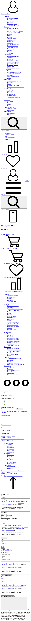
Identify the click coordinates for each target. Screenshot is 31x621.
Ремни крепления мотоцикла (15, 87)
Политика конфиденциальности (12, 439)
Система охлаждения (13, 44)
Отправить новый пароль (7, 596)
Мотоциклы (10, 21)
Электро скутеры (12, 24)
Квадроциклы (11, 19)
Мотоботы (10, 75)
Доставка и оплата (9, 134)
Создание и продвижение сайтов (13, 476)
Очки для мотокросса (13, 76)
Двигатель (10, 29)
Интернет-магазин (9, 107)
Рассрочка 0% (11, 110)
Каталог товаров (8, 443)
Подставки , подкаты (13, 85)
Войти (27, 181)
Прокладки (10, 41)
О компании (10, 101)
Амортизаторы (11, 38)
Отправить (19, 409)
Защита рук (10, 90)
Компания (7, 100)
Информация (7, 111)
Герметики (10, 59)
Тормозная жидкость (13, 68)
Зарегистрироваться (6, 550)
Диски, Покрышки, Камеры (15, 31)
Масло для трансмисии (13, 63)
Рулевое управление (13, 49)
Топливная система (12, 46)
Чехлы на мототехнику (13, 97)
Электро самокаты (12, 18)
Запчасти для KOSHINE (14, 32)
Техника (6, 16)
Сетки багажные (12, 94)
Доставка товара (12, 108)
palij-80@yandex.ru (6, 437)
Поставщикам (11, 113)
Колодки (9, 34)
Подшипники (11, 40)
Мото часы (10, 91)
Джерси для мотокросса (14, 72)
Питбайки (10, 22)
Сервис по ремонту (9, 137)
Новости (9, 103)
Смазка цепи (10, 66)
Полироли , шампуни (13, 56)
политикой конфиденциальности (13, 503)
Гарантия (9, 114)
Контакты (10, 105)
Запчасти (6, 27)
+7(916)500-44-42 (8, 225)
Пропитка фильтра (12, 65)
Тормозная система (12, 47)
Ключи (9, 84)
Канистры (10, 82)
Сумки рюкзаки (11, 95)
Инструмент (7, 79)
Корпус (9, 35)
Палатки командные (13, 92)
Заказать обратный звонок (8, 234)
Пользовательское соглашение (9, 439)
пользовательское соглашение (10, 501)
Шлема (9, 78)
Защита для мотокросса (13, 73)
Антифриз (10, 57)
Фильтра (9, 50)
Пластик (9, 37)
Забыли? (3, 546)
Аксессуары (7, 88)
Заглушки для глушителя (14, 81)
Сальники (10, 43)
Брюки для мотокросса (13, 70)
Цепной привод (11, 51)
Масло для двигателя (13, 60)
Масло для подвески (13, 62)
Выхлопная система (13, 28)
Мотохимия (7, 54)
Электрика (10, 53)
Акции (9, 104)
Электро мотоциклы (13, 25)
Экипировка (7, 69)
